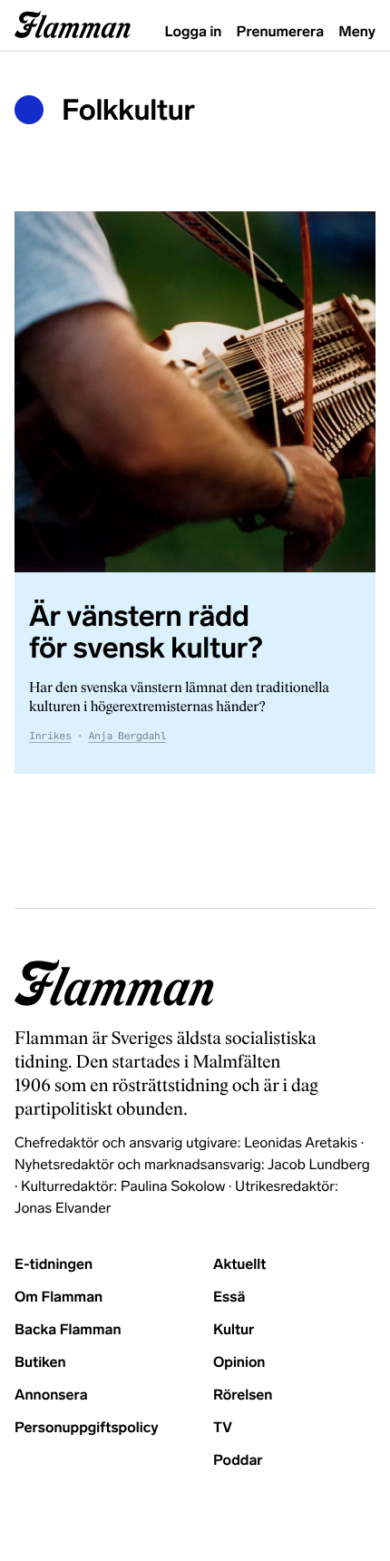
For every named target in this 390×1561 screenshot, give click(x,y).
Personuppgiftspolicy (86, 1428)
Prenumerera (281, 32)
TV (222, 1428)
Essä (229, 1297)
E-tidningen (54, 1264)
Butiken (40, 1362)
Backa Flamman (68, 1330)
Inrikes (50, 736)
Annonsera (51, 1395)
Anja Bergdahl (127, 736)
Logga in (193, 32)
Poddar (238, 1460)
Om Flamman (58, 1297)
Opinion (239, 1362)
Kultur (233, 1330)
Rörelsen (242, 1395)
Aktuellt (239, 1264)
